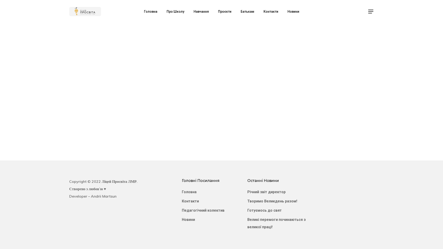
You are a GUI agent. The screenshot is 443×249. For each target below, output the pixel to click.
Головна (189, 192)
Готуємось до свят (264, 210)
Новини (188, 219)
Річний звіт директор (266, 192)
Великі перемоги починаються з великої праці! (276, 223)
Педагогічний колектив (203, 210)
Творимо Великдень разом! (272, 201)
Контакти (190, 201)
